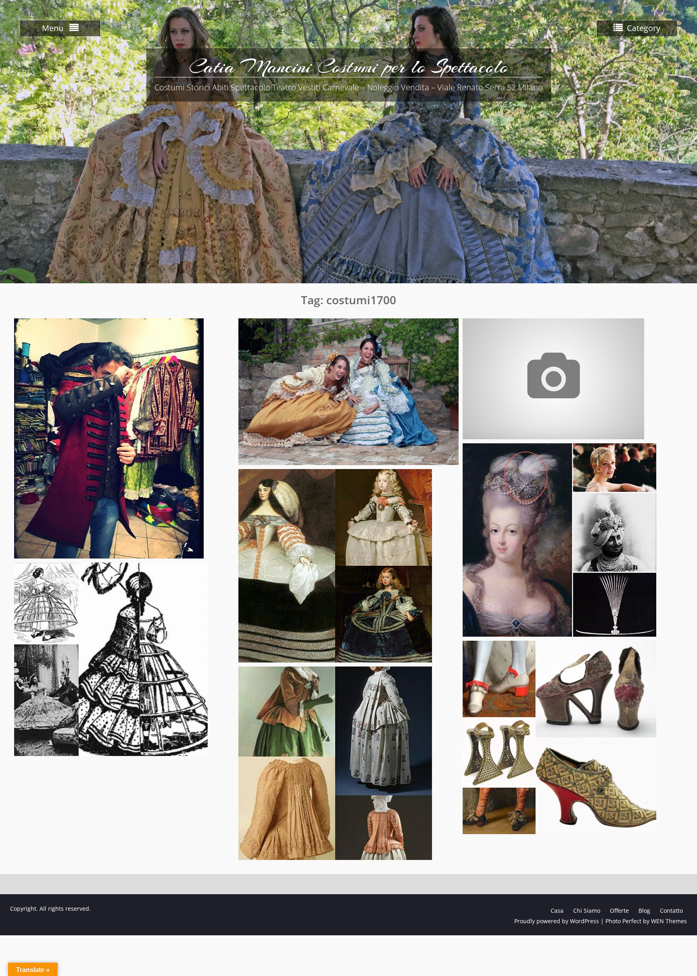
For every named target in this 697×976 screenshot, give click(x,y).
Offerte (619, 910)
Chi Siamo (586, 910)
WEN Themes (669, 921)
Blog (644, 910)
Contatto (671, 910)
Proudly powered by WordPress (556, 921)
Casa (557, 910)
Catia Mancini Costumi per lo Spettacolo (348, 66)
